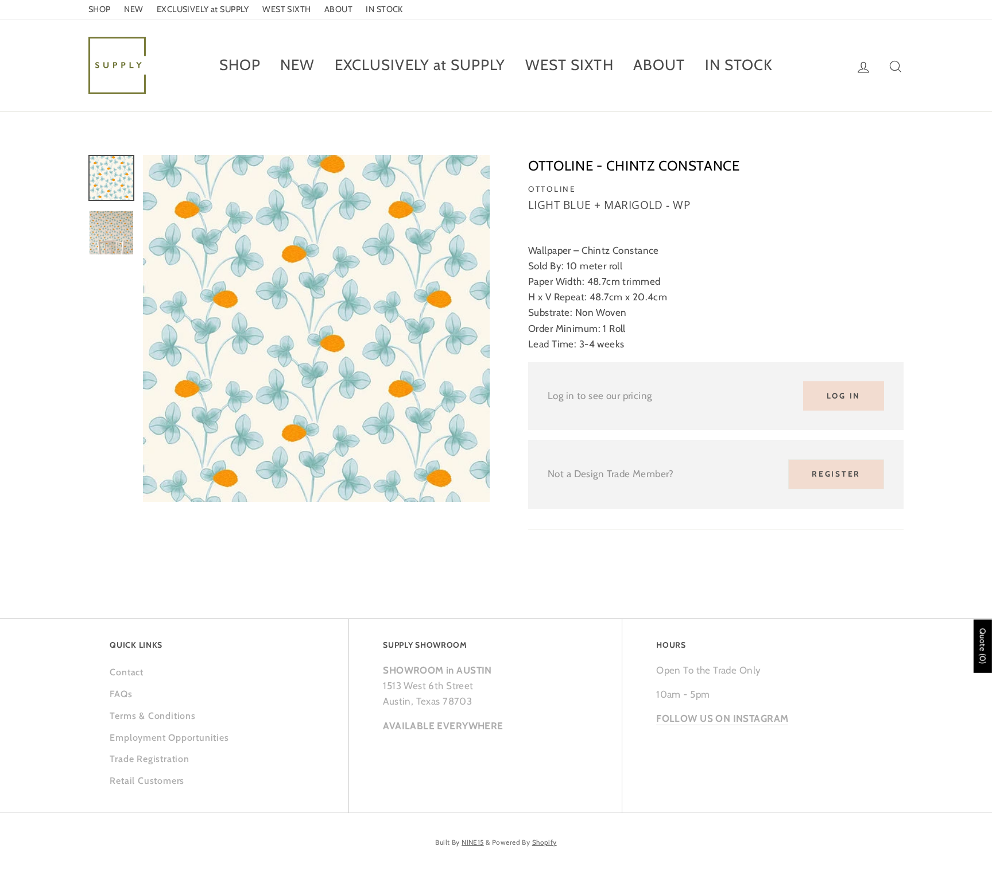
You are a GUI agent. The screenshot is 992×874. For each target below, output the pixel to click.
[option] (316, 328)
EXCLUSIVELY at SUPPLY (203, 9)
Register (836, 473)
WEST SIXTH (286, 9)
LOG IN (844, 395)
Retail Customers (147, 780)
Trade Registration (149, 758)
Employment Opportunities (169, 737)
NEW (133, 9)
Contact (127, 672)
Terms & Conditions (152, 715)
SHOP (99, 9)
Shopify (544, 842)
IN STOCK (384, 9)
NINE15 (473, 842)
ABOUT (338, 9)
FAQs (121, 694)
